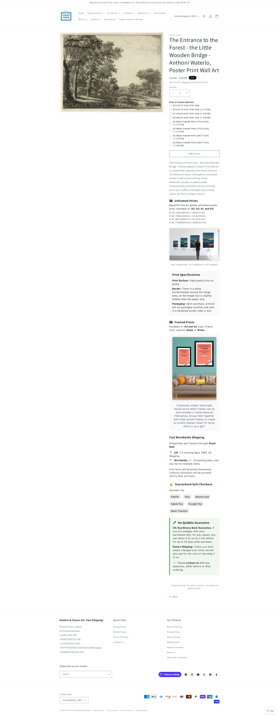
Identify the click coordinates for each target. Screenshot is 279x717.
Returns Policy (173, 637)
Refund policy (99, 710)
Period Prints (71, 710)
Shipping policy (142, 710)
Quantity (173, 87)
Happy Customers (175, 647)
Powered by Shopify (83, 710)
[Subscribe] (108, 674)
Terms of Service (120, 637)
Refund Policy (119, 632)
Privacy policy (112, 710)
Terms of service (126, 710)
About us (171, 652)
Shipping (186, 82)
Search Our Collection (177, 657)
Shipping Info (173, 642)
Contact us (118, 642)
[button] (95, 13)
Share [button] (175, 596)
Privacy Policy (119, 627)
